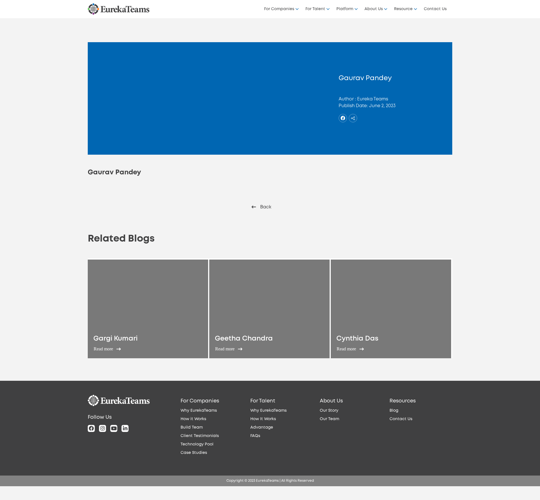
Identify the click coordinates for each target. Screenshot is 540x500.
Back (265, 207)
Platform (344, 9)
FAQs (255, 436)
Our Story (329, 410)
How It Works (263, 419)
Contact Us (435, 9)
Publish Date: (353, 106)
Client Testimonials (200, 436)
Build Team (192, 427)
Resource (403, 9)
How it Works (193, 419)
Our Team (329, 419)
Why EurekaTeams (199, 410)
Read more (104, 348)
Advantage (261, 427)
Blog (394, 410)
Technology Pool (197, 444)
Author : (347, 99)
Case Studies (194, 452)
